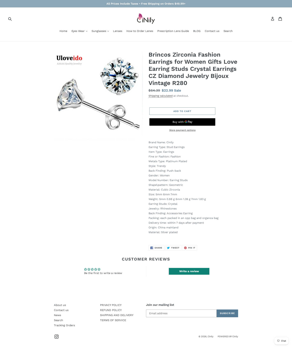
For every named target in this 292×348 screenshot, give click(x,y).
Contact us (61, 310)
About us (60, 305)
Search (58, 320)
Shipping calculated (161, 95)
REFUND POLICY (111, 310)
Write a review (189, 271)
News (57, 315)
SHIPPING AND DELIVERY (116, 315)
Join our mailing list (160, 304)
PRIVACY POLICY (110, 305)
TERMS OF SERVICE (113, 320)
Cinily (210, 336)
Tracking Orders (64, 325)
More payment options (182, 130)
